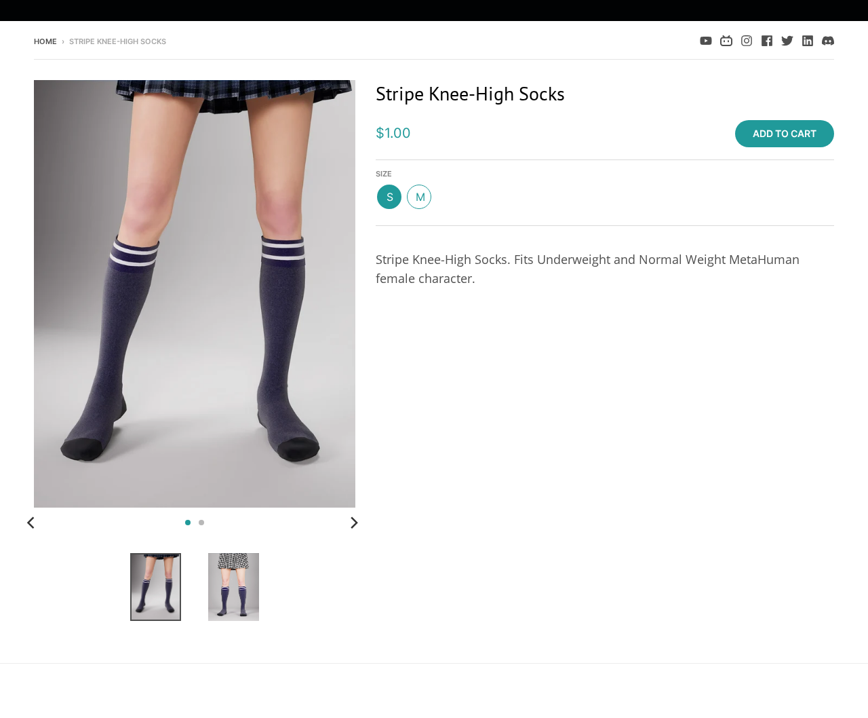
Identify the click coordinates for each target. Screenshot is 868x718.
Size (384, 173)
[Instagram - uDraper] (747, 41)
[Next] (354, 522)
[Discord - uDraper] (828, 41)
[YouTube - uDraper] (706, 41)
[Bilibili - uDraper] (726, 41)
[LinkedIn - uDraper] (808, 41)
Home (45, 41)
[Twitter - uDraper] (787, 41)
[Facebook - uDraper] (767, 41)
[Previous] (32, 522)
